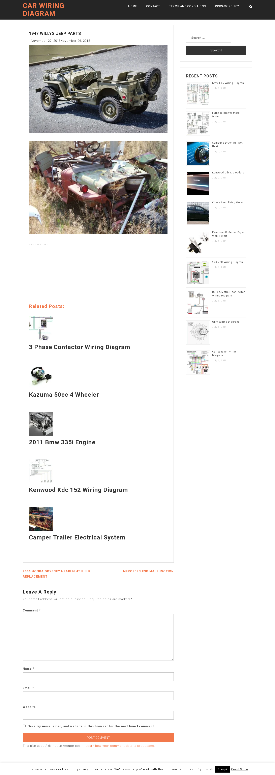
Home (132, 6)
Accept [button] (222, 769)
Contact (153, 6)
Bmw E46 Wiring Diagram (228, 83)
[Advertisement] (98, 275)
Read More (239, 769)
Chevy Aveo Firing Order (227, 202)
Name (28, 669)
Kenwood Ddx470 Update (228, 172)
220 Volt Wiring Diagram (228, 262)
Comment (32, 610)
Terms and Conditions (187, 6)
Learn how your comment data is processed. (120, 746)
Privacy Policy (227, 6)
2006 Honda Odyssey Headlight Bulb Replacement (56, 574)
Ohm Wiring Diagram (225, 321)
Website (29, 707)
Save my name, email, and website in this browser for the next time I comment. (91, 726)
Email (28, 688)
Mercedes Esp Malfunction (148, 571)
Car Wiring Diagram (43, 10)
